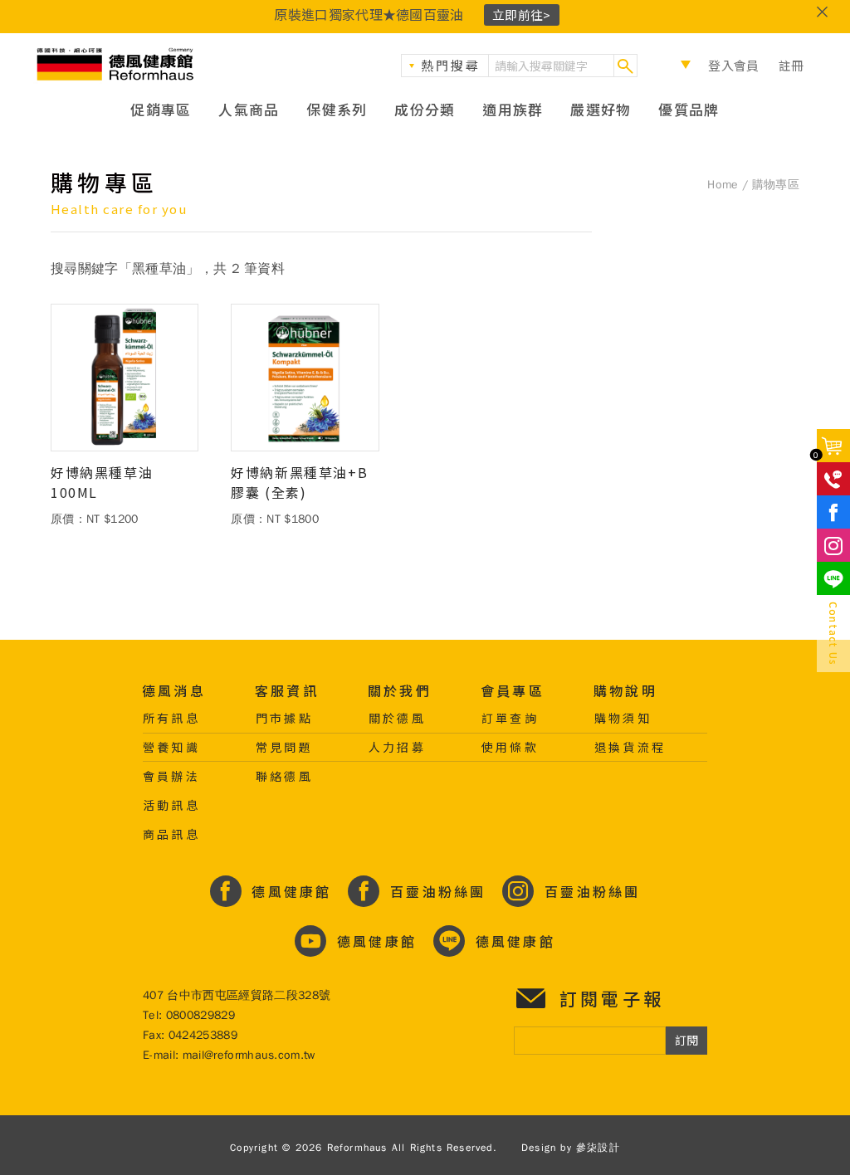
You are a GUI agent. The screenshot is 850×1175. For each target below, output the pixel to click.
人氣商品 (248, 109)
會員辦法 (171, 776)
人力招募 (397, 747)
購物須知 (623, 717)
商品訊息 (171, 834)
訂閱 (686, 1039)
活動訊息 (171, 805)
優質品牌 (688, 109)
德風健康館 (115, 64)
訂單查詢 (510, 717)
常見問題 (284, 747)
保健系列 (336, 109)
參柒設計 (598, 1147)
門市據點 (284, 717)
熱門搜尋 (451, 65)
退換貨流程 (630, 747)
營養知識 (171, 747)
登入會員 (733, 65)
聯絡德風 (284, 776)
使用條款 (510, 747)
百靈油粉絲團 (435, 891)
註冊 (791, 65)
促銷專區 (160, 109)
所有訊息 (171, 717)
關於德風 (397, 717)
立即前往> (521, 14)
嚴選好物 (600, 109)
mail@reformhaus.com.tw (249, 1055)
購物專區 (775, 185)
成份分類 (424, 109)
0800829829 (200, 1015)
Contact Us (834, 634)
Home (722, 185)
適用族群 (512, 109)
